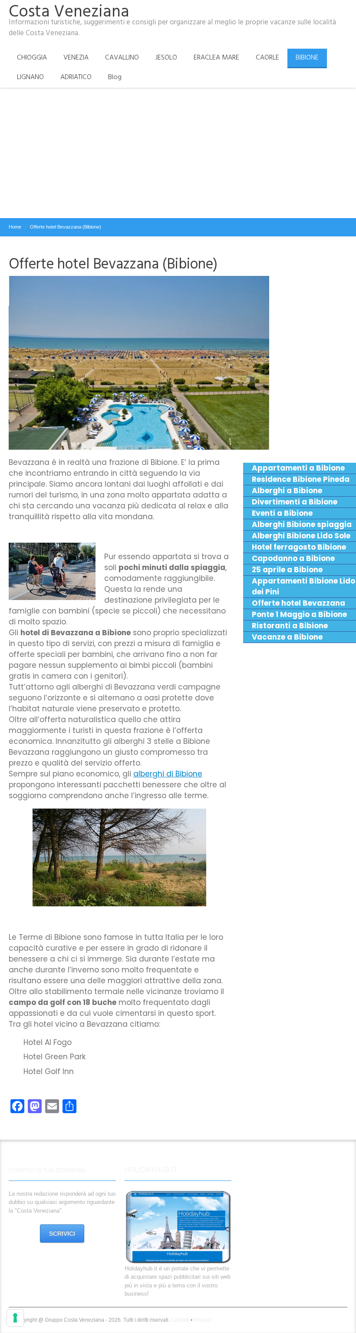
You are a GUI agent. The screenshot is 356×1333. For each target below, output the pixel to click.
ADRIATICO (76, 77)
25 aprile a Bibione (287, 569)
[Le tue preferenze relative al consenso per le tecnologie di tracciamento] (15, 1318)
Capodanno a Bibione (293, 558)
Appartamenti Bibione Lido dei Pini (303, 586)
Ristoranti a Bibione (290, 625)
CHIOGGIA (32, 57)
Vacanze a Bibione (287, 637)
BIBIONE (307, 57)
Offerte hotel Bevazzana (298, 603)
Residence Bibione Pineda (300, 479)
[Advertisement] (178, 153)
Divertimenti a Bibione (294, 502)
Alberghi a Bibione (287, 490)
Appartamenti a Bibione (298, 468)
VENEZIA (76, 57)
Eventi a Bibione (282, 513)
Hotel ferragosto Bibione (299, 547)
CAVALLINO (122, 57)
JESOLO (166, 57)
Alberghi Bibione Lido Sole (301, 536)
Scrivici (62, 1233)
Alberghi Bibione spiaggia (302, 524)
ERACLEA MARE (216, 57)
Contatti (180, 1320)
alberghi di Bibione (167, 774)
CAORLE (267, 57)
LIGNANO (30, 77)
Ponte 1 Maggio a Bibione (299, 614)
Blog (115, 77)
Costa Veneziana (69, 11)
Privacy (202, 1320)
